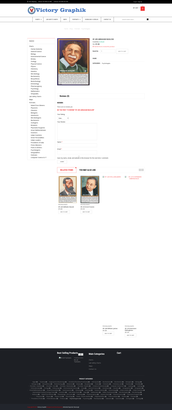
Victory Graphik (42, 407)
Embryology (56, 388)
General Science (36, 51)
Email (59, 149)
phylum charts (105, 394)
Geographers (35, 152)
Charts (31, 46)
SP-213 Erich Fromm (87, 207)
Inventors (34, 133)
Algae (34, 382)
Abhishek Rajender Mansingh (71, 407)
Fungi (83, 388)
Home (66, 29)
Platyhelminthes (100, 396)
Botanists (34, 125)
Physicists (34, 108)
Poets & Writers (36, 147)
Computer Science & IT (38, 157)
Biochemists (35, 120)
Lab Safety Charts (35, 96)
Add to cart (64, 212)
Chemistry (34, 69)
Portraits (77, 29)
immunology (35, 84)
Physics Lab (58, 396)
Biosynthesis (35, 79)
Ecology (46, 388)
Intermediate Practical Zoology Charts (44, 392)
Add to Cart (122, 51)
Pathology (80, 394)
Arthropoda (95, 382)
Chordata (138, 384)
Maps (31, 99)
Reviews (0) (64, 96)
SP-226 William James (110, 328)
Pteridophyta (98, 398)
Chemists (34, 110)
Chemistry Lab (117, 384)
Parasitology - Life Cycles (65, 394)
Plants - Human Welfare (83, 396)
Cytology (130, 386)
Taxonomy (119, 398)
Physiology (69, 396)
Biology (33, 54)
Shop (71, 29)
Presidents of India (37, 143)
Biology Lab (35, 384)
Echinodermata (35, 388)
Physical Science (36, 64)
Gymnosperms (67, 390)
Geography (34, 94)
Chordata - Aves (51, 386)
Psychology (35, 89)
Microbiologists (36, 118)
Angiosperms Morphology (57, 382)
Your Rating (61, 114)
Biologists (34, 113)
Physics (33, 66)
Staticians (34, 155)
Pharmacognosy (36, 86)
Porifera (124, 396)
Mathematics (35, 91)
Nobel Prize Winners (38, 105)
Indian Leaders (36, 140)
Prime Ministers (36, 145)
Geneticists (35, 115)
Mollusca (35, 394)
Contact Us (92, 369)
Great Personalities (37, 138)
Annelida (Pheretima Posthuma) (78, 382)
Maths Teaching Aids (109, 392)
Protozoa (63, 398)
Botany (33, 59)
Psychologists (85, 29)
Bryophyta (88, 384)
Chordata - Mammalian (67, 386)
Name (59, 142)
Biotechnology (36, 81)
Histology (78, 390)
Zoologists (34, 123)
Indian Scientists (36, 135)
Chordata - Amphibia (36, 386)
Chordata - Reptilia (83, 386)
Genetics (34, 71)
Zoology (33, 61)
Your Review (61, 122)
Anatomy (42, 382)
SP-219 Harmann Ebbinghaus (130, 329)
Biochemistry (35, 76)
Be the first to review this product (104, 46)
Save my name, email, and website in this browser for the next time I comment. (82, 158)
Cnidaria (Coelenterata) (100, 386)
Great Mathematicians (38, 130)
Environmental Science (38, 56)
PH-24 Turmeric (77, 361)
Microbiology (35, 74)
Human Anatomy (36, 49)
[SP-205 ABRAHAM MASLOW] (73, 61)
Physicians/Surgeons (38, 128)
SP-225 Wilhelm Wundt (66, 207)
